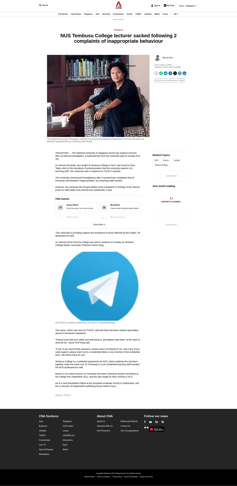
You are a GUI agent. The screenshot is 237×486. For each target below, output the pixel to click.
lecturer (166, 160)
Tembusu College (161, 165)
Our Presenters (103, 431)
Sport (65, 445)
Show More (98, 225)
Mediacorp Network (129, 421)
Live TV (42, 445)
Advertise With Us (105, 426)
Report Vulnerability (131, 477)
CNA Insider (68, 426)
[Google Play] (145, 429)
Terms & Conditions (103, 477)
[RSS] (163, 422)
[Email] (180, 74)
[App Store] (148, 429)
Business (43, 426)
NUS (156, 160)
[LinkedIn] (184, 74)
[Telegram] (166, 74)
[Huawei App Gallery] (156, 429)
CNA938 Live (69, 435)
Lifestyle (148, 14)
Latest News (76, 14)
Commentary (118, 14)
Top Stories (63, 14)
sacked (176, 160)
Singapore (88, 14)
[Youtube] (150, 422)
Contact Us (125, 426)
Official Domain (89, 477)
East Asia (106, 14)
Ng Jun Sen (167, 58)
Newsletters (44, 454)
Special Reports (46, 449)
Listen (165, 14)
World (65, 449)
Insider (129, 14)
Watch (157, 14)
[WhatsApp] (161, 74)
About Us (101, 421)
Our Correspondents (129, 431)
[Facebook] (170, 74)
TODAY (138, 14)
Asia (97, 14)
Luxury (66, 431)
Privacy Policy (117, 477)
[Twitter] (175, 74)
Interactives (68, 440)
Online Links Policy (146, 477)
